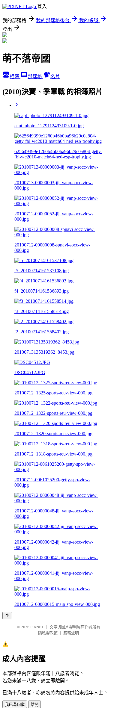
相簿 (15, 76)
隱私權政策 (48, 633)
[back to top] (7, 615)
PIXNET (37, 627)
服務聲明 (71, 633)
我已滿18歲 (15, 704)
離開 (34, 704)
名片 (55, 76)
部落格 (35, 76)
